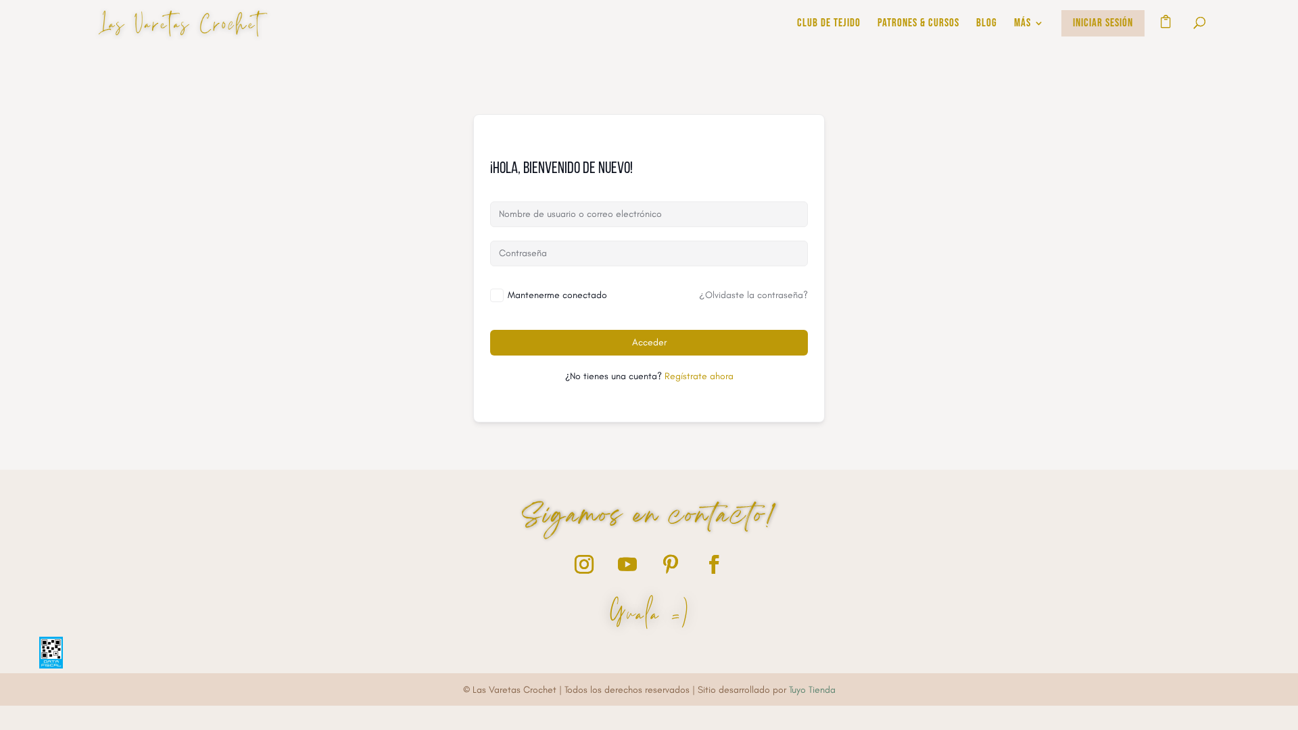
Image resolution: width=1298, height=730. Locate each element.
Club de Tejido (829, 24)
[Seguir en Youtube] (627, 564)
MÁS (1022, 24)
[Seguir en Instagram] (584, 564)
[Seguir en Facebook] (714, 564)
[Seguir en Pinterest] (671, 564)
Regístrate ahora (699, 376)
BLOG (986, 24)
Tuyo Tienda (812, 690)
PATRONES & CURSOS (918, 24)
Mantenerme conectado (557, 295)
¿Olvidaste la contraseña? (753, 295)
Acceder (649, 342)
